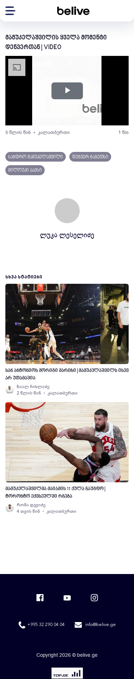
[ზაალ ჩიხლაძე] (9, 390)
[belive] (73, 10)
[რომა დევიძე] (9, 508)
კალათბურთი (54, 132)
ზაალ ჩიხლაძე (33, 386)
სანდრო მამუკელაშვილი (35, 157)
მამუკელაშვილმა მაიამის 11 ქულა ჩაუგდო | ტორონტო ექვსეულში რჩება (55, 492)
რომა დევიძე (31, 505)
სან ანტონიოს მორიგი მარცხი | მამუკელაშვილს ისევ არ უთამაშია (67, 374)
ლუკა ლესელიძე (67, 235)
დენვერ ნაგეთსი (90, 157)
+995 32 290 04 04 (46, 625)
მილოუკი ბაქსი (25, 170)
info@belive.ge (100, 625)
